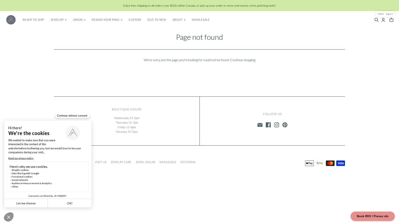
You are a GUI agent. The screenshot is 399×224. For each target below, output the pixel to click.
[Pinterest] (284, 124)
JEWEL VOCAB (145, 162)
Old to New (156, 19)
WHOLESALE (167, 162)
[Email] (259, 124)
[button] (385, 14)
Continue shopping (242, 60)
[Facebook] (268, 124)
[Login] (383, 20)
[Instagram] (276, 124)
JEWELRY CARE (121, 162)
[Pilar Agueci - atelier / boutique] (11, 19)
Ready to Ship (33, 19)
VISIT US (100, 162)
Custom (135, 19)
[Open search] (376, 20)
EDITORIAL (188, 162)
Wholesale (201, 19)
